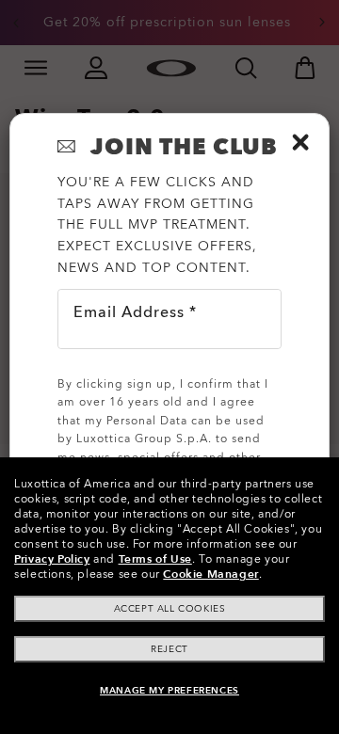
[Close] (300, 142)
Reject (169, 649)
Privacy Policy (51, 558)
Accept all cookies (170, 608)
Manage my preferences (169, 690)
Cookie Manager (210, 574)
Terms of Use (155, 558)
